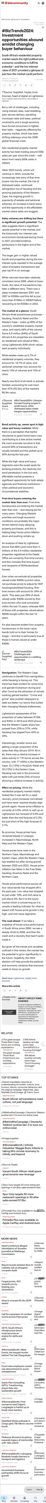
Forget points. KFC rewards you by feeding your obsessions (11, 1285)
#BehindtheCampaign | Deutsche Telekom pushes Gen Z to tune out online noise (23, 1124)
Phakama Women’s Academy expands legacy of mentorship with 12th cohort (17, 1440)
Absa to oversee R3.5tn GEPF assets (16, 1302)
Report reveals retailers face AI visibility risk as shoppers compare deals (17, 1268)
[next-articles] (43, 1043)
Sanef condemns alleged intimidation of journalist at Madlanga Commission (14, 1249)
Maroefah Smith (7, 1413)
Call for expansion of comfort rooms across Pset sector (17, 1315)
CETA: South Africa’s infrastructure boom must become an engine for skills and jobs (12, 1333)
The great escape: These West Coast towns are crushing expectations (11, 1058)
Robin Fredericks (7, 1462)
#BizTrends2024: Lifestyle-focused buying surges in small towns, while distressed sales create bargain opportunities (28, 406)
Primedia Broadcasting (10, 1227)
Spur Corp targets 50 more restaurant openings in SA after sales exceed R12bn (21, 1197)
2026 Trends (5, 19)
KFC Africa (5, 1293)
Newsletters (25, 19)
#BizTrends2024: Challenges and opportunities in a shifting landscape (27, 655)
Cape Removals (8, 1050)
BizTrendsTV (15, 19)
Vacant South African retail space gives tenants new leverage (22, 1173)
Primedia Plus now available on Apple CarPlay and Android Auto (21, 1221)
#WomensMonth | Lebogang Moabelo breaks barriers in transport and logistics (17, 1456)
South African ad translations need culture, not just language (23, 1100)
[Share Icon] (41, 414)
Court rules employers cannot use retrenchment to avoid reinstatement (17, 1369)
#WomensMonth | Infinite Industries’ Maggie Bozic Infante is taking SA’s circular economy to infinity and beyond (23, 1149)
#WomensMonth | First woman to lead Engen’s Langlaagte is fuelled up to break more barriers (15, 1405)
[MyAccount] (43, 3)
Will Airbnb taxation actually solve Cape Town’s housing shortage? (33, 1060)
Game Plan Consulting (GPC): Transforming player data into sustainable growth (13, 1386)
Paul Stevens (18, 663)
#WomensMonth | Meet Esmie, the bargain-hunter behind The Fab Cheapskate (16, 1352)
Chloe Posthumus (8, 1358)
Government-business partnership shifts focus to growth (15, 1473)
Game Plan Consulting (9, 1394)
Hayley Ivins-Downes (11, 80)
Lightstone (19, 978)
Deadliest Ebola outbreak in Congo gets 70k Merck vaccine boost (17, 1424)
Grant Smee (18, 415)
